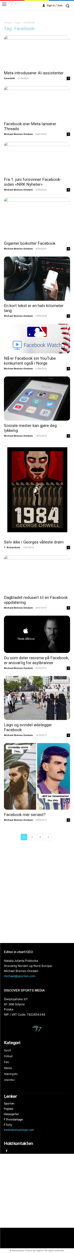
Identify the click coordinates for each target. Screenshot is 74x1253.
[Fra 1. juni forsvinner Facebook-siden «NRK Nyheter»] (37, 158)
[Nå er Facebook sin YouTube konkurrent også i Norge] (37, 339)
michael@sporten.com (19, 976)
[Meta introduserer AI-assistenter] (37, 51)
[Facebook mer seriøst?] (37, 776)
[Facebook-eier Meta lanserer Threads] (37, 102)
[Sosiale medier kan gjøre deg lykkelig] (37, 398)
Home (7, 22)
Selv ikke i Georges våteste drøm (34, 542)
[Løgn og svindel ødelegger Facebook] (37, 698)
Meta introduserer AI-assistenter (34, 73)
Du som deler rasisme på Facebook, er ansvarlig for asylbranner (36, 660)
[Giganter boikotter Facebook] (37, 218)
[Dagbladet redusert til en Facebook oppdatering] (37, 574)
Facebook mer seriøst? (25, 814)
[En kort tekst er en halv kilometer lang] (37, 279)
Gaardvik (9, 78)
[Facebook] (6, 1151)
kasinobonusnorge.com (19, 1129)
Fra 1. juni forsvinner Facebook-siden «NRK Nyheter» (32, 182)
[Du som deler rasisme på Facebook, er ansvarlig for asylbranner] (37, 634)
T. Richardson (12, 547)
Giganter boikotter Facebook (29, 243)
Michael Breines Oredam (18, 134)
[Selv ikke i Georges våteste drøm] (37, 490)
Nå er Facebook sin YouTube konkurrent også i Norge (30, 361)
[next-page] (48, 837)
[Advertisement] (37, 892)
